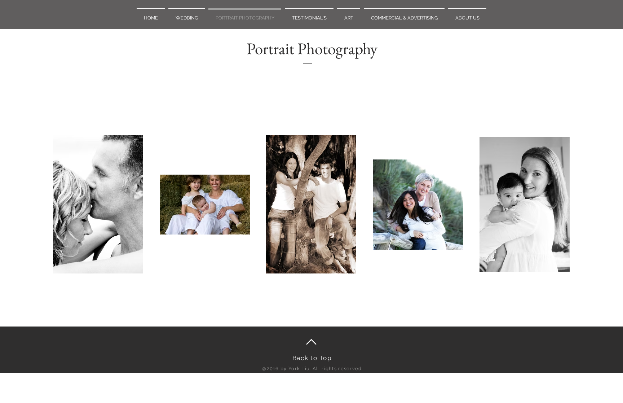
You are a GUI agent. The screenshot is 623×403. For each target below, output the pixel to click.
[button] (187, 14)
